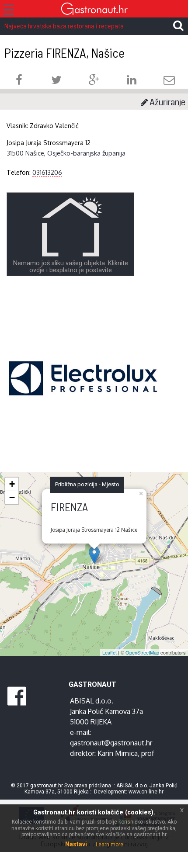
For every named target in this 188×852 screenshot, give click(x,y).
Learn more (109, 845)
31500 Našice (25, 153)
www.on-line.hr (146, 792)
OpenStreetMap (142, 652)
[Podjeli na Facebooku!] (19, 81)
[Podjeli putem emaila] (169, 81)
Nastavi (76, 844)
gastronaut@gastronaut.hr (111, 742)
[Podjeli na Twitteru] (56, 81)
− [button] (12, 497)
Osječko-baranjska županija (86, 153)
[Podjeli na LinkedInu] (131, 81)
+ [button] (12, 483)
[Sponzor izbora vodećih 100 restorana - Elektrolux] (83, 391)
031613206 (47, 172)
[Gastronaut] (94, 10)
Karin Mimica (117, 753)
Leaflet (109, 652)
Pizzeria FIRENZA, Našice (64, 52)
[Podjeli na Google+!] (94, 81)
